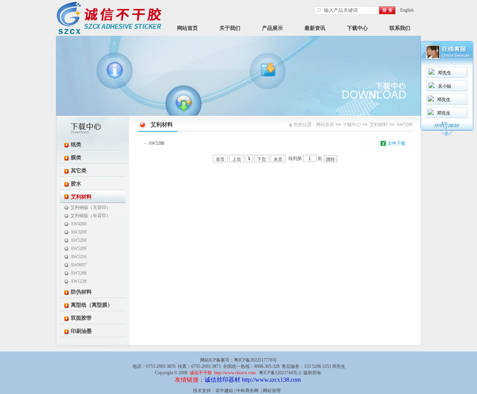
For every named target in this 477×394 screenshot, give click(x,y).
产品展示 (272, 28)
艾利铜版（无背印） (90, 207)
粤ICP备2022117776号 (255, 360)
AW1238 (78, 281)
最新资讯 (314, 28)
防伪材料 (81, 292)
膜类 (76, 157)
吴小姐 (444, 86)
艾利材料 (81, 197)
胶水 (76, 184)
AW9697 (78, 265)
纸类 (76, 144)
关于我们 (229, 28)
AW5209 (78, 248)
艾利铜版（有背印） (90, 215)
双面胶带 (81, 318)
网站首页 (187, 28)
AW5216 (78, 256)
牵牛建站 (224, 390)
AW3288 (78, 273)
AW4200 (78, 223)
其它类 (78, 170)
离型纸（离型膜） (92, 305)
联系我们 (399, 28)
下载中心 (357, 28)
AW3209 (78, 232)
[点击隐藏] (447, 134)
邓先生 (444, 72)
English (407, 10)
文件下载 (396, 143)
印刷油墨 (81, 331)
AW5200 (78, 240)
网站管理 (272, 390)
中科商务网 (247, 390)
